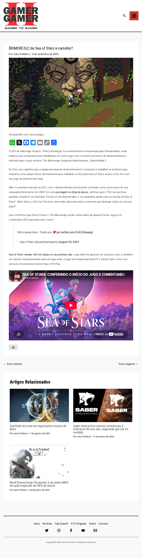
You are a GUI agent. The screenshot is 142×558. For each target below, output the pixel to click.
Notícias (47, 523)
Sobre (92, 523)
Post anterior (13, 364)
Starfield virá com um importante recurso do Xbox (38, 427)
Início (37, 523)
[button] (124, 16)
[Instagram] (59, 530)
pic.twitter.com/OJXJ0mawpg (75, 232)
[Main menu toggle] (134, 15)
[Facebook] (71, 530)
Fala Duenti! (61, 523)
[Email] (95, 530)
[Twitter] (46, 530)
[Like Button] (13, 347)
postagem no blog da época (72, 192)
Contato (103, 523)
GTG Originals (78, 523)
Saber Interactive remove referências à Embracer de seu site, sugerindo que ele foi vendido (100, 429)
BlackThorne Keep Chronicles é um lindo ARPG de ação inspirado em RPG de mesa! (39, 484)
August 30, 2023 (69, 242)
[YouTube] (83, 530)
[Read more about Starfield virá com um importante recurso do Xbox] (39, 405)
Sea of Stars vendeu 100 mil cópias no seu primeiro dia (40, 254)
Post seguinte (128, 364)
